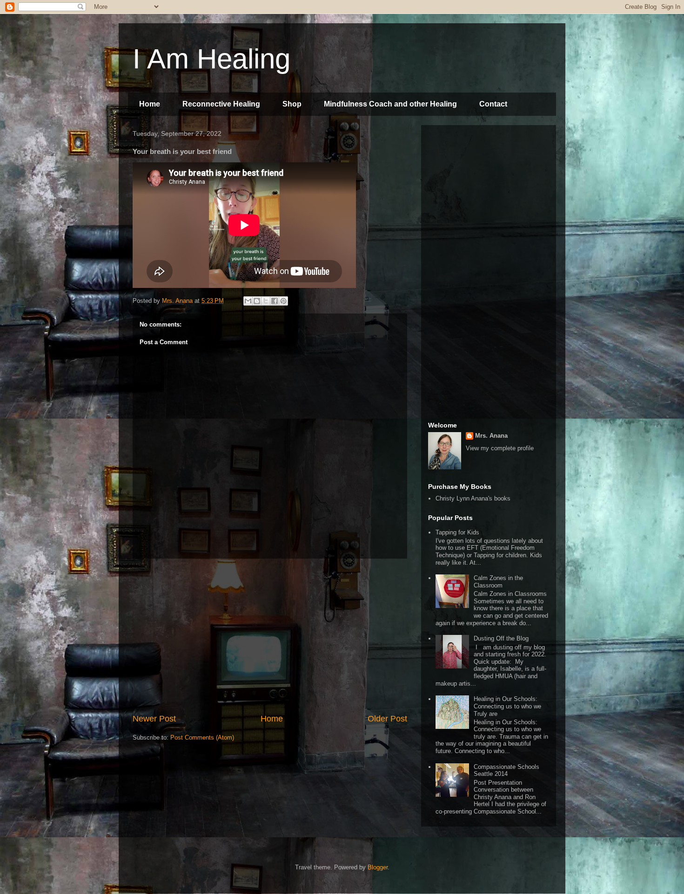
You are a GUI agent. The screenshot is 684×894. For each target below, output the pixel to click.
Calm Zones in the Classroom (498, 581)
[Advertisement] (270, 636)
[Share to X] (265, 301)
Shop (292, 104)
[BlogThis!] (257, 301)
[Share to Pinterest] (283, 301)
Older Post (387, 718)
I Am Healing (211, 58)
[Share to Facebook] (274, 301)
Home (149, 104)
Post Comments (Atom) (202, 737)
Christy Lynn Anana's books (473, 498)
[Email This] (248, 301)
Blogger (378, 867)
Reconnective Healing (221, 104)
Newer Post (154, 718)
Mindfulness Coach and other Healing (390, 104)
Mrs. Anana (491, 435)
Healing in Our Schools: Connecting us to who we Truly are (507, 706)
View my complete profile (500, 448)
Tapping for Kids (457, 532)
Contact (493, 104)
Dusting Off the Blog (501, 638)
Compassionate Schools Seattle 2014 (506, 770)
